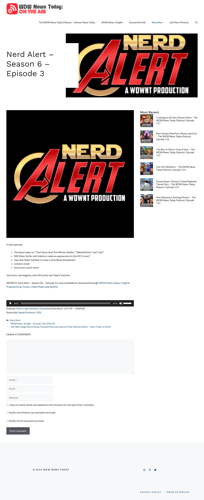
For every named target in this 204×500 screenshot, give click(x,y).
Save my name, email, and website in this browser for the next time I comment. (52, 404)
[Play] (10, 303)
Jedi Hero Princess (179, 22)
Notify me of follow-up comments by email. (32, 412)
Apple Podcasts (26, 312)
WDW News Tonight (112, 22)
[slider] (127, 303)
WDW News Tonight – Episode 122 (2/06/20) (33, 323)
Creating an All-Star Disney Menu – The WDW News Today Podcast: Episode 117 (177, 120)
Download (45, 308)
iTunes (25, 286)
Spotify (54, 286)
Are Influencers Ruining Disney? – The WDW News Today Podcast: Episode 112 (176, 200)
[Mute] (120, 303)
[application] (70, 303)
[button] (196, 22)
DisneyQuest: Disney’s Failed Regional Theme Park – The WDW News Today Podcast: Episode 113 (176, 184)
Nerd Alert (157, 22)
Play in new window (27, 308)
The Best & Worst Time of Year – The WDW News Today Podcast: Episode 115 (175, 152)
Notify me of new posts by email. (26, 420)
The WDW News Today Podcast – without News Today (67, 22)
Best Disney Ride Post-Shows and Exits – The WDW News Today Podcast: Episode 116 (176, 136)
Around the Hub (137, 22)
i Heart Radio (37, 286)
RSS (39, 312)
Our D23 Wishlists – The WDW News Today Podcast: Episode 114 (175, 168)
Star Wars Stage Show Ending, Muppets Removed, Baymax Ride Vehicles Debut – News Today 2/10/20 (60, 327)
